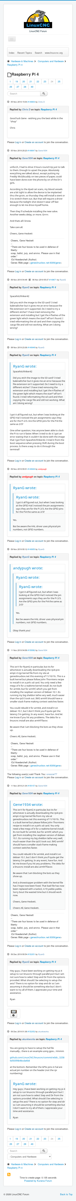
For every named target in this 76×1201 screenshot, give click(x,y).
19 (16, 81)
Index (11, 52)
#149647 (31, 150)
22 (38, 81)
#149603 (31, 101)
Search (38, 52)
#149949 (31, 468)
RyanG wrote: (25, 366)
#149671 (53, 279)
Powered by (30, 1180)
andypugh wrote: (28, 567)
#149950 (31, 549)
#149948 (31, 347)
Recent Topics (24, 52)
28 (25, 86)
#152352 (31, 1031)
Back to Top (66, 1194)
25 (59, 81)
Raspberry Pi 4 (49, 109)
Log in (18, 142)
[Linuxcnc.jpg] (14, 1011)
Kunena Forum (44, 1180)
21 (31, 81)
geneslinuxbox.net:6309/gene (45, 262)
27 (18, 86)
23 (45, 81)
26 (11, 86)
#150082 (31, 650)
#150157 (31, 785)
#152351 (31, 954)
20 (23, 81)
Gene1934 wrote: (28, 804)
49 (32, 86)
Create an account (34, 142)
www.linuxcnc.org (54, 52)
